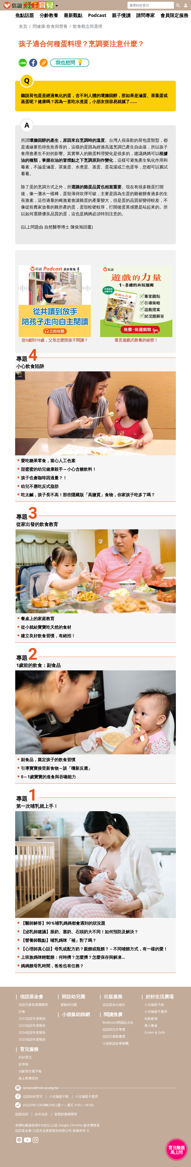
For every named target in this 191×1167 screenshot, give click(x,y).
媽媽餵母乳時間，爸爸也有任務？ (52, 965)
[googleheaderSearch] (178, 5)
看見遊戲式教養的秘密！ (136, 340)
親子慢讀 (121, 15)
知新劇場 (150, 1018)
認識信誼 (21, 1114)
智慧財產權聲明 (65, 1114)
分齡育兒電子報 (30, 1071)
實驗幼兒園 (69, 1004)
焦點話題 (24, 15)
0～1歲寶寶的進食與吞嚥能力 (48, 776)
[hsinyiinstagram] (35, 1141)
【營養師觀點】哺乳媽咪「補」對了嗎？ (58, 940)
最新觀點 (73, 15)
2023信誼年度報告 (32, 1025)
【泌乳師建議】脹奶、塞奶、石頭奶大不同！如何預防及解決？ (79, 931)
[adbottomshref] (55, 300)
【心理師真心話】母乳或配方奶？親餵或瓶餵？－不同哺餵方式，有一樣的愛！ (94, 949)
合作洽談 (41, 1114)
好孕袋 (23, 1064)
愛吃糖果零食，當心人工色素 (48, 460)
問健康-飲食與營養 (50, 26)
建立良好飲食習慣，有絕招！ (48, 635)
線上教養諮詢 (28, 1078)
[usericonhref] (184, 5)
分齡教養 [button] (49, 15)
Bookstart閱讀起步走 (117, 1022)
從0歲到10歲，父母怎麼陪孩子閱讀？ (55, 340)
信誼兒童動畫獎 (113, 1036)
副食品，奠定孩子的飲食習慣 (48, 759)
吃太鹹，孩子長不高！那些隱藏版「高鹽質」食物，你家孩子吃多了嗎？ (88, 494)
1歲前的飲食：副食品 (38, 665)
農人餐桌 (150, 1025)
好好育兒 (25, 1057)
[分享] (23, 63)
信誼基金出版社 (113, 1004)
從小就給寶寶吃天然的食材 (46, 627)
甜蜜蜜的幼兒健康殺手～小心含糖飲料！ (58, 469)
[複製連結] (44, 63)
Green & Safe (154, 1032)
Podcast (97, 15)
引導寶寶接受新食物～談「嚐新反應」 (56, 768)
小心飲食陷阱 (30, 366)
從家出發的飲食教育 (37, 524)
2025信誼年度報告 (32, 1039)
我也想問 (70, 62)
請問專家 (145, 15)
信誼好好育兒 (33, 1096)
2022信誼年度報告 (32, 1018)
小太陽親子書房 (155, 1011)
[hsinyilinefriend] (19, 1141)
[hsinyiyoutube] (27, 1141)
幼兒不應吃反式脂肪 (40, 486)
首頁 (23, 26)
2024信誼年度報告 (32, 1032)
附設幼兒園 (73, 996)
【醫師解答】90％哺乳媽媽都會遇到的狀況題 (63, 923)
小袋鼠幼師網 (76, 1014)
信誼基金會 (31, 996)
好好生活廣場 (160, 996)
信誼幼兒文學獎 (113, 1029)
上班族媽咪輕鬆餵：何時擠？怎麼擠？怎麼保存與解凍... (73, 957)
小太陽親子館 (154, 1004)
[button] (56, 5)
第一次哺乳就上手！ (37, 806)
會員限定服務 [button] (174, 15)
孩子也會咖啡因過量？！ (44, 477)
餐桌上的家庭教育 (38, 618)
